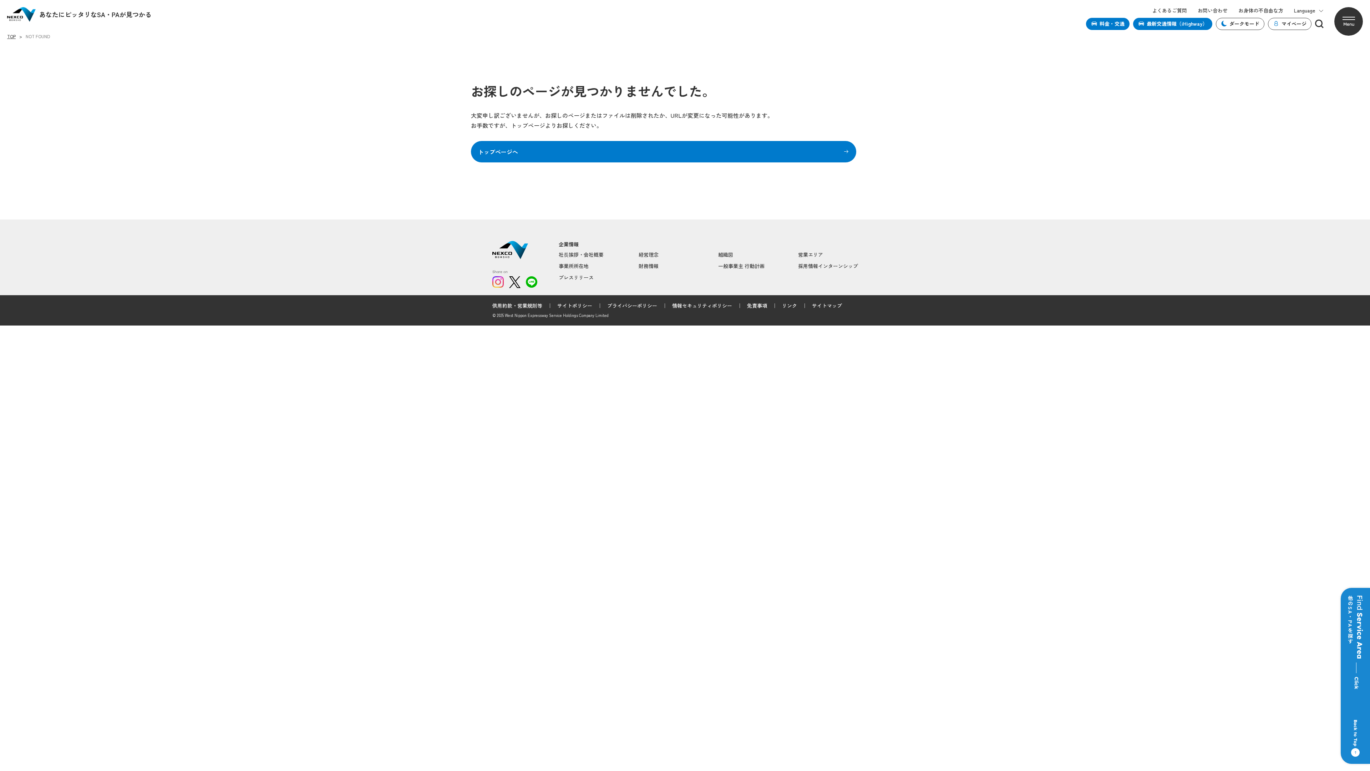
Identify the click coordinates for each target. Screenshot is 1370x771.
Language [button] (1304, 10)
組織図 (725, 254)
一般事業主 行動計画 (741, 265)
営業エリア (810, 254)
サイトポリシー (574, 305)
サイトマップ (827, 305)
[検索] (1319, 24)
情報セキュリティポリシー (702, 305)
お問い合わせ (1213, 10)
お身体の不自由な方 (1260, 10)
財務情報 (649, 265)
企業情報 (569, 244)
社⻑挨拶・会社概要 (581, 254)
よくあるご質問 (1169, 10)
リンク (789, 305)
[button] (1348, 21)
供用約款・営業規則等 (517, 305)
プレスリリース (576, 277)
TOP (11, 36)
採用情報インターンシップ (828, 265)
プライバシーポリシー (632, 305)
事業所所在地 (574, 265)
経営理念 (649, 254)
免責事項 (757, 305)
